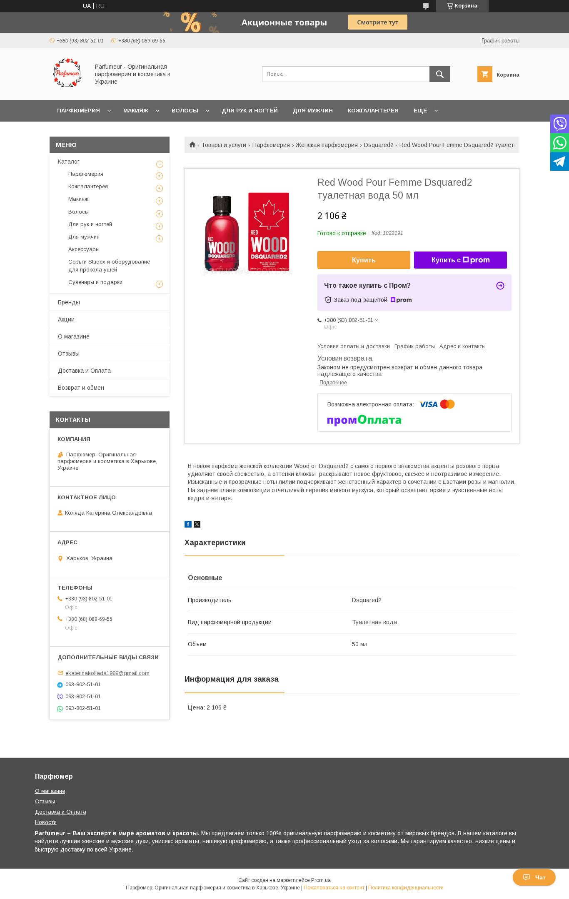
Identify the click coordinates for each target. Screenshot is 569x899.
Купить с (446, 260)
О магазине (74, 336)
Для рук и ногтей (250, 110)
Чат (540, 877)
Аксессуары (84, 249)
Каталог (69, 161)
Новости (46, 822)
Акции (66, 319)
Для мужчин (313, 110)
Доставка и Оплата (84, 370)
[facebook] (188, 525)
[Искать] (439, 74)
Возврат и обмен (81, 387)
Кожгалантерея (373, 110)
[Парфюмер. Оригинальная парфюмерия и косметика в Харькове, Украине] (67, 89)
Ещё (420, 110)
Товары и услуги (223, 145)
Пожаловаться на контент (334, 888)
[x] (197, 525)
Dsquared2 (379, 145)
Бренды (69, 302)
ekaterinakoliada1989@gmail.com (107, 673)
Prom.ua (321, 880)
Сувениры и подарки (95, 282)
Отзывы (69, 353)
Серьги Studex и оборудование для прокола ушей (109, 265)
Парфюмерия (78, 110)
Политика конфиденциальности (406, 888)
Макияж (135, 110)
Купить (364, 260)
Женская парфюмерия (327, 145)
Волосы (185, 110)
